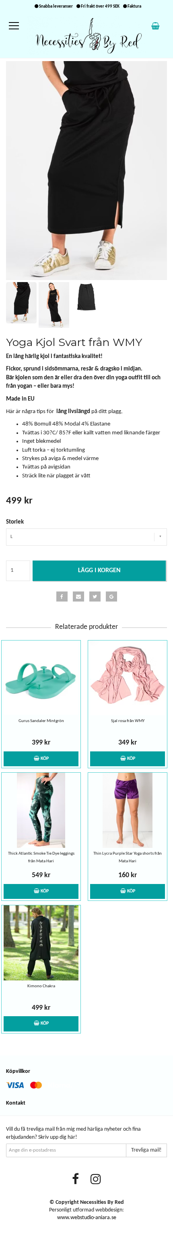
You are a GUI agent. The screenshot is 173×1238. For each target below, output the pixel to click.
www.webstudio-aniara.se (86, 1217)
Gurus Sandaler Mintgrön (41, 721)
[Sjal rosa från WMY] (127, 678)
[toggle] (18, 26)
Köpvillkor (18, 1071)
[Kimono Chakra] (41, 942)
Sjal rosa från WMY (127, 721)
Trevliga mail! (146, 1150)
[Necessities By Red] (86, 36)
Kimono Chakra (41, 986)
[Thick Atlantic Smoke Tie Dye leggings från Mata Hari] (41, 810)
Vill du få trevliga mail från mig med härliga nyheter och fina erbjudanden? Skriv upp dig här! (73, 1133)
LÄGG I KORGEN (99, 570)
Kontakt (15, 1103)
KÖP (44, 758)
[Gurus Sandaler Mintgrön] (41, 678)
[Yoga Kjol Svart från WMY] (86, 170)
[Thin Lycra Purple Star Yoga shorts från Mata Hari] (127, 810)
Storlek (15, 522)
